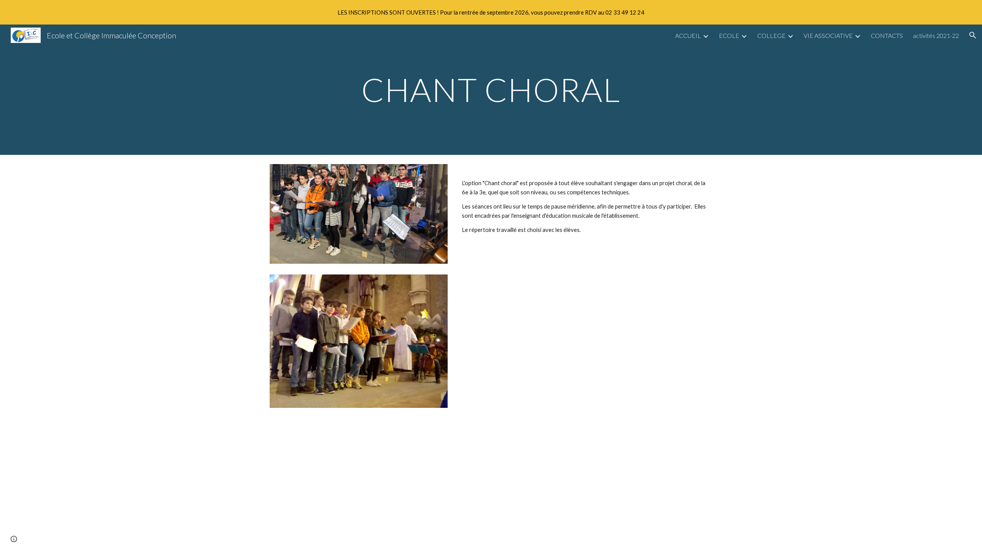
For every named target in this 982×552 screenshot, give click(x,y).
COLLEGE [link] (771, 35)
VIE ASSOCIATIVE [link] (828, 35)
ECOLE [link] (729, 35)
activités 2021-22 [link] (936, 35)
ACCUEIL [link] (688, 35)
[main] (491, 89)
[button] (973, 35)
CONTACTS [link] (887, 35)
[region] (491, 12)
